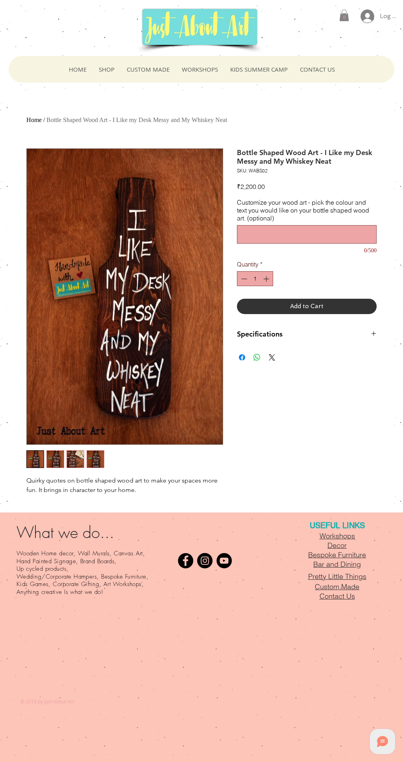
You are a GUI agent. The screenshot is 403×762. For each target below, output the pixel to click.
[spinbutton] (255, 279)
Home (34, 120)
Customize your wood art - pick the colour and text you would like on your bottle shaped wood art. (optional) (303, 210)
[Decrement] (243, 279)
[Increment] (267, 279)
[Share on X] (272, 357)
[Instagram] (205, 560)
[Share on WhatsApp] (257, 357)
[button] (344, 15)
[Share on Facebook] (242, 357)
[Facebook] (185, 560)
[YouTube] (224, 560)
